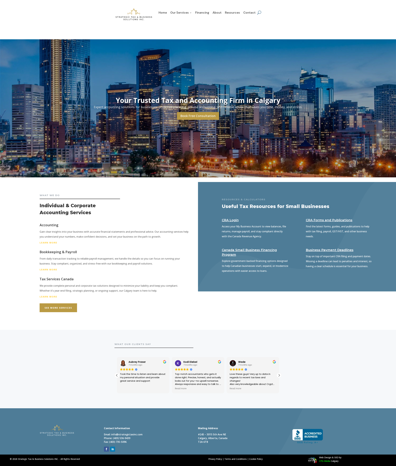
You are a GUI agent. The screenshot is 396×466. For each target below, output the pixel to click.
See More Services (58, 307)
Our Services (179, 13)
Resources (232, 13)
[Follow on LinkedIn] (112, 449)
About (217, 13)
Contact (249, 13)
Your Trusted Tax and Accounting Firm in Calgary (198, 100)
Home (163, 13)
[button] (117, 375)
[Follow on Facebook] (106, 449)
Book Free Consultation (198, 116)
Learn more (48, 242)
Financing (202, 13)
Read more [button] (142, 388)
